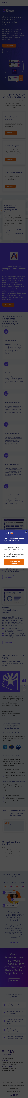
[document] (14, 549)
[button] (25, 531)
